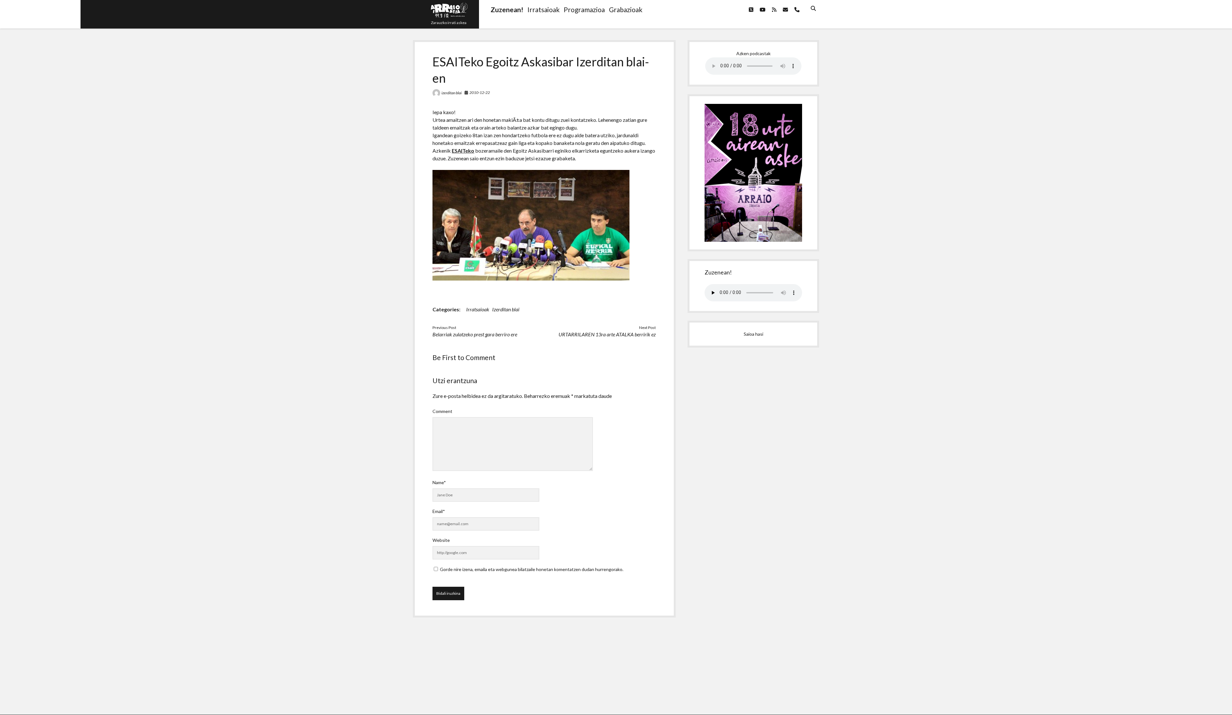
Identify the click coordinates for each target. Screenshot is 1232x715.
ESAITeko (463, 150)
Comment (442, 411)
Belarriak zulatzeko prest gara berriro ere (474, 334)
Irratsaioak (477, 309)
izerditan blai (451, 92)
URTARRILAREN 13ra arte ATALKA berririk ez (607, 334)
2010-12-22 (479, 92)
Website (441, 540)
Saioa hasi (753, 334)
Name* (439, 482)
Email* (438, 511)
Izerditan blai (505, 309)
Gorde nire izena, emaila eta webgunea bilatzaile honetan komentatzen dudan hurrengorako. (531, 569)
